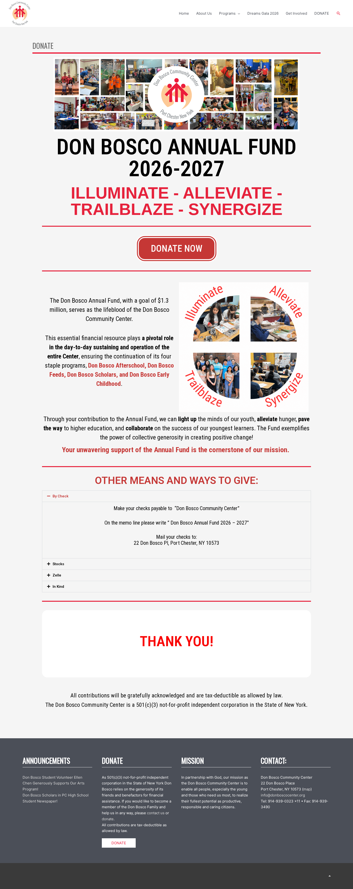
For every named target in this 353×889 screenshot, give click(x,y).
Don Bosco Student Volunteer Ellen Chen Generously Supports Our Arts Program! (54, 783)
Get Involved (296, 13)
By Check (60, 496)
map (306, 789)
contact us (155, 813)
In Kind (58, 586)
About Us (204, 13)
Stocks (58, 564)
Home (184, 13)
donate (108, 819)
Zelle (57, 575)
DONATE (321, 13)
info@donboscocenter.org (283, 795)
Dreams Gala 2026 (263, 13)
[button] (338, 13)
